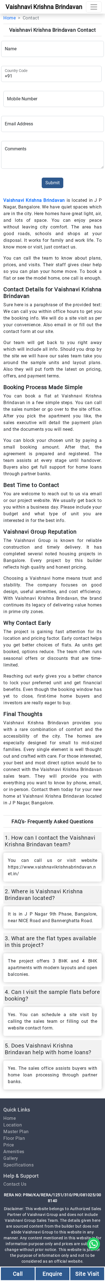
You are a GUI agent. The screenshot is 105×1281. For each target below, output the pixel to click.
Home (9, 18)
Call (18, 1273)
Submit (52, 182)
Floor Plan (14, 1138)
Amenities (13, 1151)
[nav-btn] (94, 7)
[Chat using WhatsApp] (93, 1243)
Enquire (52, 1273)
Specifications (18, 1165)
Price (8, 1145)
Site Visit (87, 1273)
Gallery (10, 1158)
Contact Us (14, 1184)
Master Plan (16, 1131)
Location (12, 1125)
